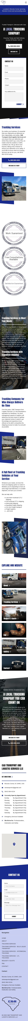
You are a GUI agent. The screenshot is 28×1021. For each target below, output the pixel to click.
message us (14, 52)
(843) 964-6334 (15, 46)
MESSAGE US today (14, 166)
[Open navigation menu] (25, 2)
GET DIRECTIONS (6, 777)
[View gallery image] (14, 233)
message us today (14, 738)
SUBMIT (19, 104)
